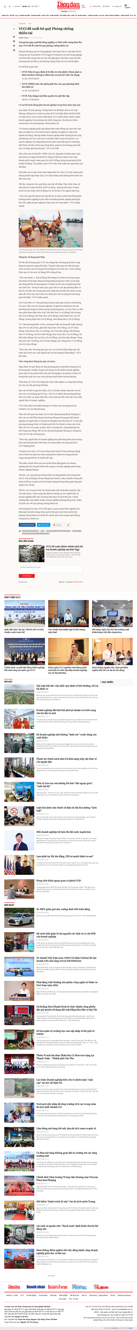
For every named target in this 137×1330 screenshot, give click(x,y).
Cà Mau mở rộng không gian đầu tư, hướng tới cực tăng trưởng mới (66, 1154)
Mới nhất (18, 6)
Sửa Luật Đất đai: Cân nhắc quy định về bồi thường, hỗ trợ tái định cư (67, 687)
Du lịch (101, 15)
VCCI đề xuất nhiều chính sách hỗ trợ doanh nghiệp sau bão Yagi (64, 548)
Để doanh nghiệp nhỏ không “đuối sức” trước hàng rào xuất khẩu (66, 736)
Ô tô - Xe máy (73, 1299)
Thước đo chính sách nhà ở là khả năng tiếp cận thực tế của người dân (66, 760)
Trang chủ (22, 23)
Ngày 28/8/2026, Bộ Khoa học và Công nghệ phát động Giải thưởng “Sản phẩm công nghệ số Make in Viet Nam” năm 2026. (67, 993)
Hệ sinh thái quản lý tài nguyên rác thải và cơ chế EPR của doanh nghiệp (66, 935)
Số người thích (78, 582)
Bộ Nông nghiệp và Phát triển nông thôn (58, 531)
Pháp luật (45, 15)
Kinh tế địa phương (112, 15)
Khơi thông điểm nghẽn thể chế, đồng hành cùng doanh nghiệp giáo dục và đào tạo (67, 1252)
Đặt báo (107, 6)
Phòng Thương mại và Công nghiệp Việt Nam (36, 533)
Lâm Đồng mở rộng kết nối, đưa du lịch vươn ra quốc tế (66, 1128)
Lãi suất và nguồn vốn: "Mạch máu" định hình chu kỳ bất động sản (67, 1227)
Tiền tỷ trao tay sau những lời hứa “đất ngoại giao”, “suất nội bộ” (64, 785)
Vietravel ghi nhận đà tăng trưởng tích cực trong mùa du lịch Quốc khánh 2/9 (66, 1105)
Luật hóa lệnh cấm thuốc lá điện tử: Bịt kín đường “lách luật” (66, 809)
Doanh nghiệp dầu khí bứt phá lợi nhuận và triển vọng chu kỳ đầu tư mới (66, 712)
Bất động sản (65, 15)
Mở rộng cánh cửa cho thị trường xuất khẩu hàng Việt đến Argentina (110, 630)
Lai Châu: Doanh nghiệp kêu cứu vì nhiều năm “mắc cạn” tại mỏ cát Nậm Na (64, 1081)
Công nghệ (125, 15)
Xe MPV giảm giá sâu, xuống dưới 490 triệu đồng (63, 909)
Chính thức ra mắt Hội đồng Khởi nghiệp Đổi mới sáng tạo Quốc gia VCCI (24, 668)
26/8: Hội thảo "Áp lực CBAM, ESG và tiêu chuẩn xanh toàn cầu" (24, 630)
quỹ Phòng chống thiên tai (30, 531)
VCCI (17, 15)
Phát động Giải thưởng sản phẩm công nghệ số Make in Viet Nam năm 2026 (67, 984)
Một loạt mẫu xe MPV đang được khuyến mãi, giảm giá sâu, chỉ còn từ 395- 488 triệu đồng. (66, 916)
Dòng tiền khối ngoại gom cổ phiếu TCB (58, 880)
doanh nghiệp (77, 531)
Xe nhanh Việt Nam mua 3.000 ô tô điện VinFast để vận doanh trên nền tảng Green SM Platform (66, 959)
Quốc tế (74, 15)
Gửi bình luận (26, 576)
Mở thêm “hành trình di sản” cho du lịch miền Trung (65, 1201)
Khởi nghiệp (54, 15)
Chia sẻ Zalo (44, 525)
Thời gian (69, 582)
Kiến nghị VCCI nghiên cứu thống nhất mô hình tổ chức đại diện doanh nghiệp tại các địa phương (67, 670)
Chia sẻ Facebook (28, 525)
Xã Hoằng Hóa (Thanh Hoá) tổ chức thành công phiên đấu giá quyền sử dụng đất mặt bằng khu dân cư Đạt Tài (66, 1008)
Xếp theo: (62, 582)
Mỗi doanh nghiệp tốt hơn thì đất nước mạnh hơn (63, 832)
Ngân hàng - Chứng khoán (88, 15)
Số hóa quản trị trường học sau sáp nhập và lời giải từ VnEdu (65, 1032)
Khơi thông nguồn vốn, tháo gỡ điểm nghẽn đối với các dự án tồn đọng (110, 668)
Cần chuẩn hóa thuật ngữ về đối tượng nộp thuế (66, 630)
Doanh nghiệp (24, 15)
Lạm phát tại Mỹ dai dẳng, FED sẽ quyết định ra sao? (64, 856)
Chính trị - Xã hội (7, 15)
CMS (115, 1328)
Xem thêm (51, 1276)
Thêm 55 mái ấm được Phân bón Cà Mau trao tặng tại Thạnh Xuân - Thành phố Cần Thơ (65, 1057)
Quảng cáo (118, 6)
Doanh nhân (35, 15)
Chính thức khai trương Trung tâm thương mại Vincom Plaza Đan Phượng (67, 1178)
